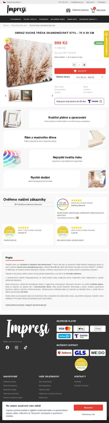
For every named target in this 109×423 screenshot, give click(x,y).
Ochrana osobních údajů (12, 397)
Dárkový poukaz (9, 381)
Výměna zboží (44, 389)
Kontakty (77, 381)
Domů (5, 25)
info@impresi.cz (77, 2)
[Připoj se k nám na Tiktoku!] (25, 347)
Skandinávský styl (19, 25)
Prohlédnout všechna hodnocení (29, 204)
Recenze (6, 401)
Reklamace (43, 397)
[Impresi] (16, 9)
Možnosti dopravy (10, 385)
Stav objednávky (45, 381)
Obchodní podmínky (11, 393)
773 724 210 (63, 2)
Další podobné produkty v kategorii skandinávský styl (26, 305)
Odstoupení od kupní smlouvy (50, 393)
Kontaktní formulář (81, 385)
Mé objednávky (45, 385)
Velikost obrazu (63, 76)
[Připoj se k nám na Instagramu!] (16, 347)
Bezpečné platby (9, 389)
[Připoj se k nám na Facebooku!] (7, 347)
